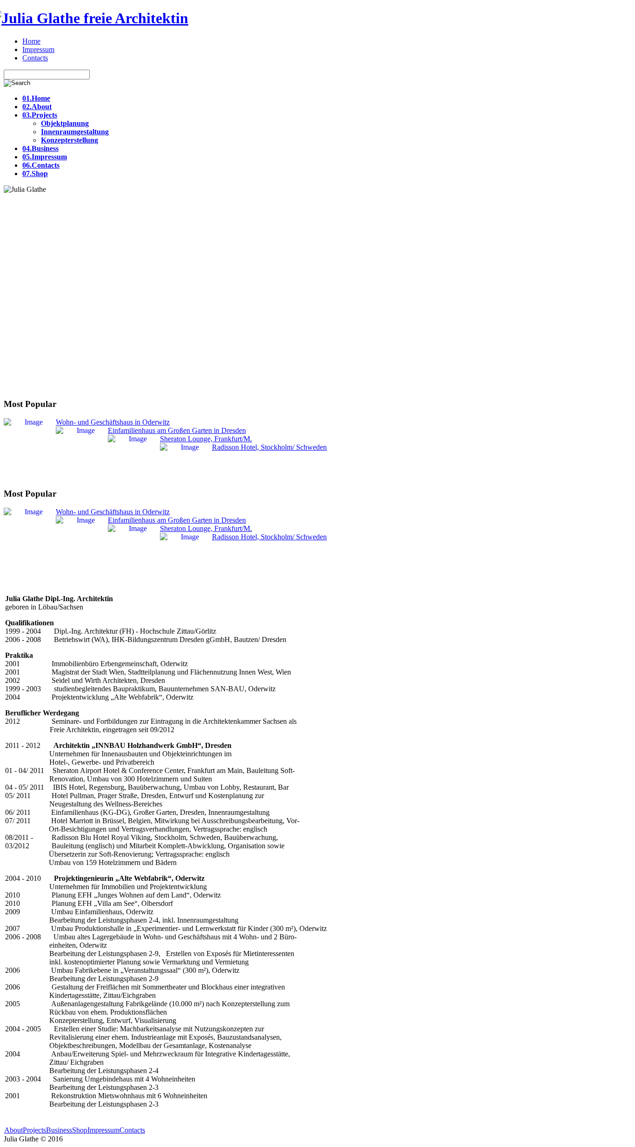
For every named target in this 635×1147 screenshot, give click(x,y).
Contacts (132, 1130)
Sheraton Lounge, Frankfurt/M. (206, 439)
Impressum (103, 1130)
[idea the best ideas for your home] (96, 18)
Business (59, 1130)
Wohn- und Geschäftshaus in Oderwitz (113, 422)
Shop (79, 1130)
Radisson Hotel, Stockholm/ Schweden (269, 447)
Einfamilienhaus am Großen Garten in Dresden (177, 430)
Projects (34, 1130)
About (13, 1130)
